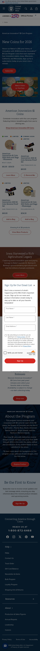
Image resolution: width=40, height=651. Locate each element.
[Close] (34, 285)
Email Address (11, 326)
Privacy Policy (27, 346)
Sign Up (20, 361)
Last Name (10, 317)
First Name (10, 308)
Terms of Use (21, 337)
